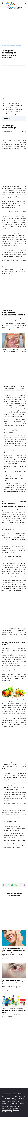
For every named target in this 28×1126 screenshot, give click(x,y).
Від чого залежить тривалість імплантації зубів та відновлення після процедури (13, 950)
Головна (4, 45)
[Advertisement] (14, 29)
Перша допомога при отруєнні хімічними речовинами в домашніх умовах (14, 1010)
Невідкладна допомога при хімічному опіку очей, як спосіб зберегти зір (12, 982)
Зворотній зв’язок (7, 1110)
